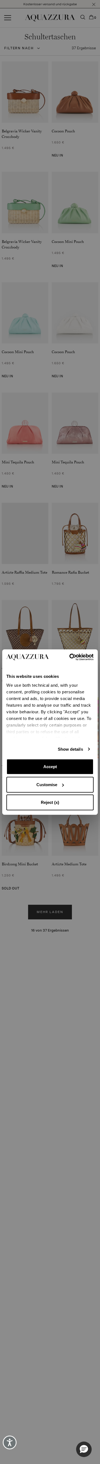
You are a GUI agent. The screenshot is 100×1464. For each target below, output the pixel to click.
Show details (70, 749)
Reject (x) (50, 802)
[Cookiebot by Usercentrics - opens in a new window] (71, 657)
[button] (84, 1449)
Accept (50, 766)
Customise (46, 784)
